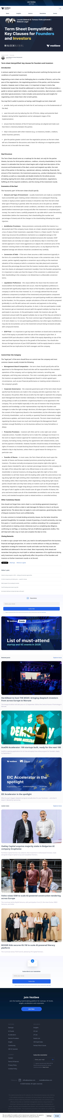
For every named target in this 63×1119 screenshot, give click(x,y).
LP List (35, 1035)
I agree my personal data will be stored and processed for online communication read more (25, 612)
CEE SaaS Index (38, 1042)
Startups (11, 1027)
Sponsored (5, 562)
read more (44, 612)
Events (55, 13)
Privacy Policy (12, 1065)
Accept (57, 1116)
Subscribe (31, 981)
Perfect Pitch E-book (39, 1045)
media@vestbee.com (45, 1080)
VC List (35, 1031)
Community (11, 1045)
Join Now (31, 1009)
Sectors (30, 13)
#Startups (12, 562)
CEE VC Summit (13, 1049)
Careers (10, 1058)
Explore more (57, 657)
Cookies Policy (12, 1069)
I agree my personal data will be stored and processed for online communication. (43, 1065)
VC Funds (11, 1031)
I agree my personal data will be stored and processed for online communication (32, 985)
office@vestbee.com (29, 1080)
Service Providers (13, 1038)
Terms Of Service (13, 1061)
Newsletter (43, 13)
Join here (31, 4)
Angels (10, 1042)
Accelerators (12, 1035)
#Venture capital (21, 562)
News (7, 13)
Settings (49, 1116)
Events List (36, 1038)
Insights (18, 13)
